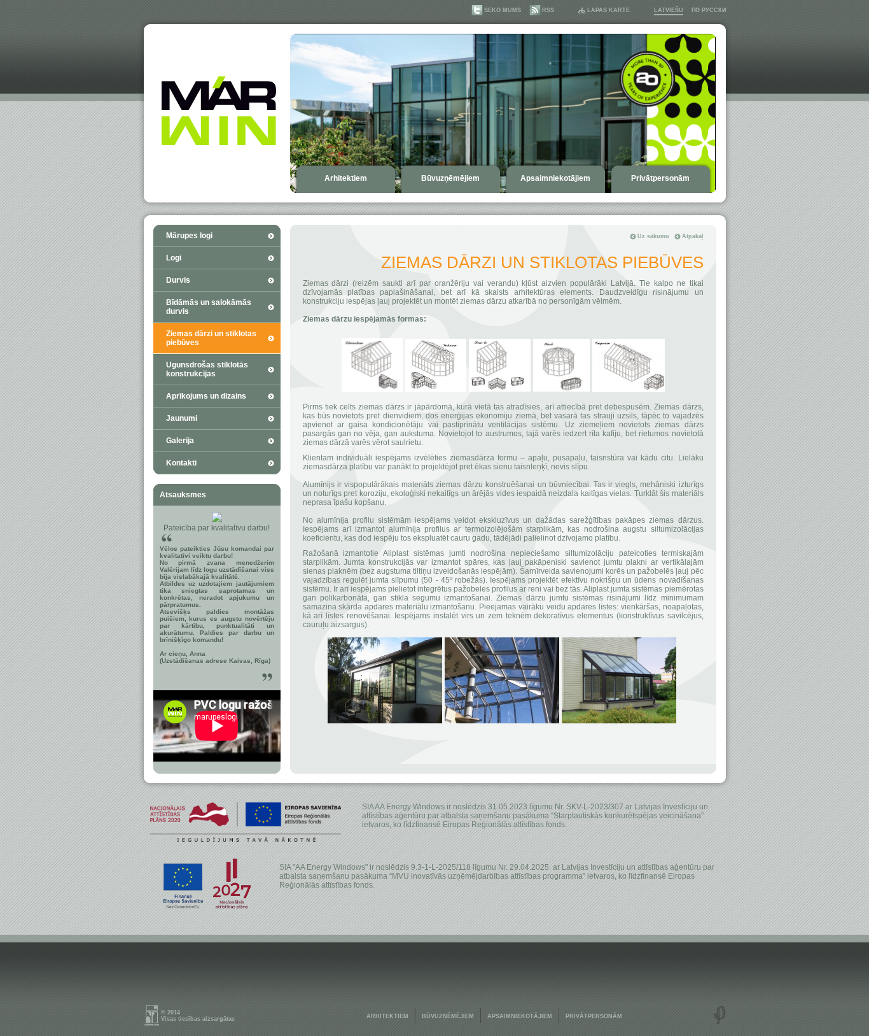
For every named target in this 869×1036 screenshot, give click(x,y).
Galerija (180, 440)
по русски (709, 10)
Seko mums (502, 10)
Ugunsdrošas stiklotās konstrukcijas (207, 369)
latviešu (668, 10)
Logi (173, 257)
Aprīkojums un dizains (206, 396)
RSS (548, 10)
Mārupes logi (189, 235)
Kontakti (181, 462)
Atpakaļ (693, 236)
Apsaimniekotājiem (555, 178)
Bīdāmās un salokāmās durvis (208, 307)
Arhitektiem (345, 178)
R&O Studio (719, 1015)
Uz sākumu (653, 236)
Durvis (178, 280)
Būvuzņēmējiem (450, 178)
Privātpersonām (660, 178)
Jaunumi (181, 418)
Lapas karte (608, 10)
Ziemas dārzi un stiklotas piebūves (211, 338)
